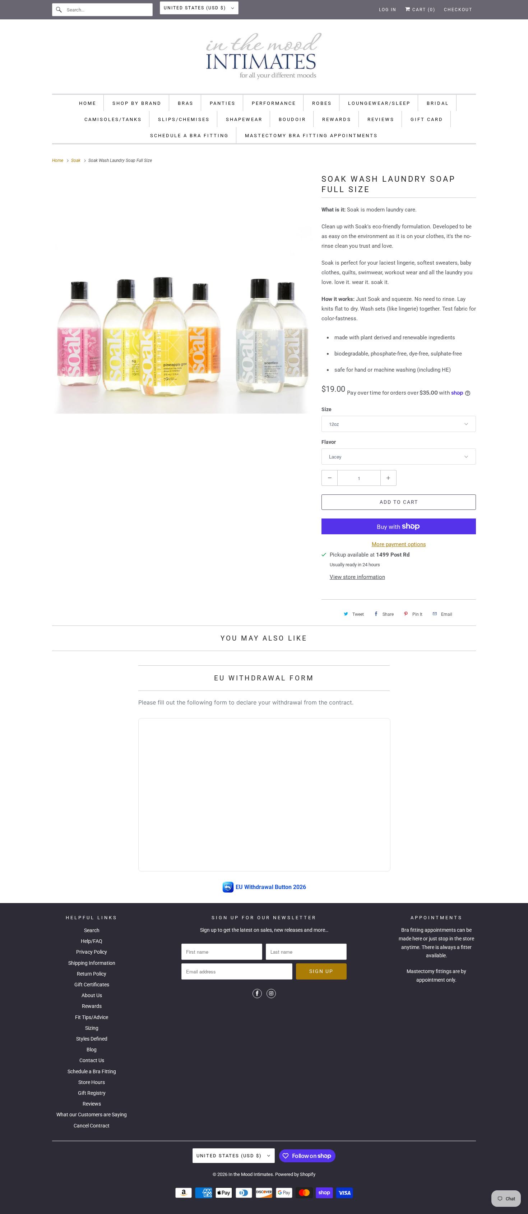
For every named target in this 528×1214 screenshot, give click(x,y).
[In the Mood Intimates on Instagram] (271, 993)
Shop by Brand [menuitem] (137, 103)
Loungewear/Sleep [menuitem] (379, 103)
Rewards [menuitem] (336, 119)
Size (326, 409)
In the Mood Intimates (250, 1174)
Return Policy (91, 974)
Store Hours (91, 1082)
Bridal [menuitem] (438, 103)
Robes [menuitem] (322, 103)
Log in (388, 9)
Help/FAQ (91, 941)
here (417, 938)
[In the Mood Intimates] (264, 58)
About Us (92, 995)
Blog (92, 1049)
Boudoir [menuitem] (292, 119)
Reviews (92, 1104)
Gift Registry (92, 1093)
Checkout (458, 9)
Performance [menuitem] (274, 103)
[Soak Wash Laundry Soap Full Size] (183, 303)
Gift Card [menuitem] (427, 119)
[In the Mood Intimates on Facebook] (257, 993)
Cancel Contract (92, 1126)
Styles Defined (91, 1039)
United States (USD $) (196, 7)
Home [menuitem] (87, 103)
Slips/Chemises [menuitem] (184, 119)
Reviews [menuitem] (380, 119)
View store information (357, 577)
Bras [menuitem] (186, 103)
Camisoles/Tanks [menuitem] (113, 119)
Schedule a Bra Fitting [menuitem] (189, 135)
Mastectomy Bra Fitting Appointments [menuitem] (311, 135)
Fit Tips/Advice (91, 1017)
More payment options (399, 544)
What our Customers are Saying (91, 1114)
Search (91, 930)
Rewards (92, 1006)
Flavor (328, 442)
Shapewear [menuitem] (244, 119)
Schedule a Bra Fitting (92, 1071)
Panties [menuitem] (223, 103)
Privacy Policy (91, 952)
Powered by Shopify (295, 1174)
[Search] (59, 9)
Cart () (423, 9)
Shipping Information (91, 963)
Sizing (91, 1028)
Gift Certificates (91, 984)
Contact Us (91, 1060)
